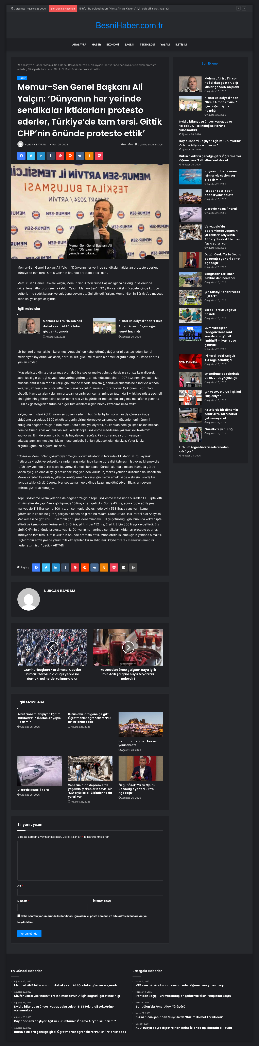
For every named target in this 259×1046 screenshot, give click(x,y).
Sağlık (129, 44)
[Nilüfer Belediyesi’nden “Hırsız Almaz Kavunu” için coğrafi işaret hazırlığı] (104, 325)
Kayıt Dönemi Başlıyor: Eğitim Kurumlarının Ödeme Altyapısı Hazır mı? (39, 718)
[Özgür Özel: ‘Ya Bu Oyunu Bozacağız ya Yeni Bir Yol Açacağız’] (141, 768)
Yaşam (165, 44)
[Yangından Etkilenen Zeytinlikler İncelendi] (190, 279)
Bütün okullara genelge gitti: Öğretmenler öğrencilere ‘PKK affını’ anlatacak (89, 718)
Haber (96, 44)
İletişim (181, 44)
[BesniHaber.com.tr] (129, 25)
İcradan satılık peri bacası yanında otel (138, 743)
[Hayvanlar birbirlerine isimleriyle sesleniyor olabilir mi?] (190, 176)
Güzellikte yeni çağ (218, 429)
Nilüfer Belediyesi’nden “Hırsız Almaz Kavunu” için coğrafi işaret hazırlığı (140, 326)
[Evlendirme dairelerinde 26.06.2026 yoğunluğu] (190, 379)
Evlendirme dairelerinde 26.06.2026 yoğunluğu (222, 376)
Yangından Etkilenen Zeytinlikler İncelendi (220, 276)
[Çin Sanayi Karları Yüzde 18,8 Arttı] (190, 297)
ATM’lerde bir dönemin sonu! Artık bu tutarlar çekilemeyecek (221, 414)
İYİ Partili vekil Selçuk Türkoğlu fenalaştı (220, 358)
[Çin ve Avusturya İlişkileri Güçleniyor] (190, 397)
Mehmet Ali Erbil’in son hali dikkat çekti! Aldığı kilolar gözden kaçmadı (62, 326)
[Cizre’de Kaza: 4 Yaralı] (39, 771)
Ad (20, 885)
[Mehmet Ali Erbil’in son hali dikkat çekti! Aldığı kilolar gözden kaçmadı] (29, 325)
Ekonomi (112, 44)
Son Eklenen (211, 63)
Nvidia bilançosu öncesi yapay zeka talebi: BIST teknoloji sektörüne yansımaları (128, 8)
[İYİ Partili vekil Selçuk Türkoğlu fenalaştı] (190, 361)
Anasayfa (79, 44)
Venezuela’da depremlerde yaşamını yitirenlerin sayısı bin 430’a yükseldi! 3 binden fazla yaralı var (90, 791)
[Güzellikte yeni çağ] (190, 434)
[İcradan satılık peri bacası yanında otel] (141, 724)
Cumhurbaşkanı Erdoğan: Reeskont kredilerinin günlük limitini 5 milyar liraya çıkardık (220, 336)
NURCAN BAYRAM (36, 144)
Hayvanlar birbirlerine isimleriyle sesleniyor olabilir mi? (221, 175)
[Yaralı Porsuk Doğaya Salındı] (190, 315)
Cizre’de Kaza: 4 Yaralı (33, 790)
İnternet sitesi (102, 900)
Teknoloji (147, 44)
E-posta (23, 900)
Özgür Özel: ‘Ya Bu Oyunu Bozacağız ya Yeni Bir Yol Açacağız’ (137, 789)
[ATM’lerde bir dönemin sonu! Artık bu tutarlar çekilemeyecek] (190, 415)
